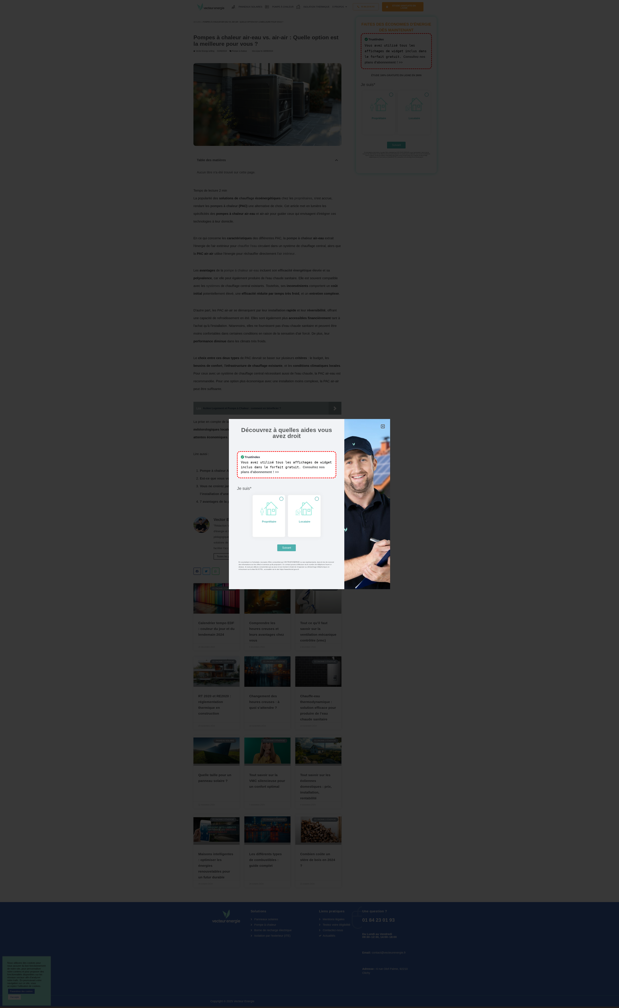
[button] (382, 426)
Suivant (286, 547)
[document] (309, 504)
